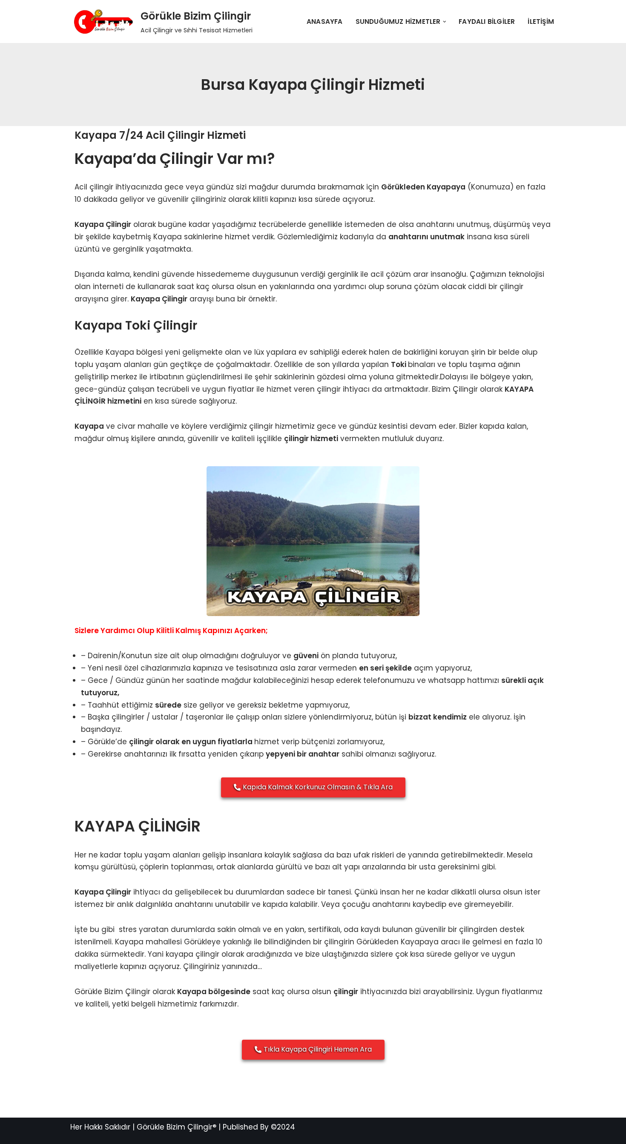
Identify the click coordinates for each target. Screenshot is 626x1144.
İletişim (541, 21)
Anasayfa (325, 21)
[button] (444, 21)
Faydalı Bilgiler (487, 21)
